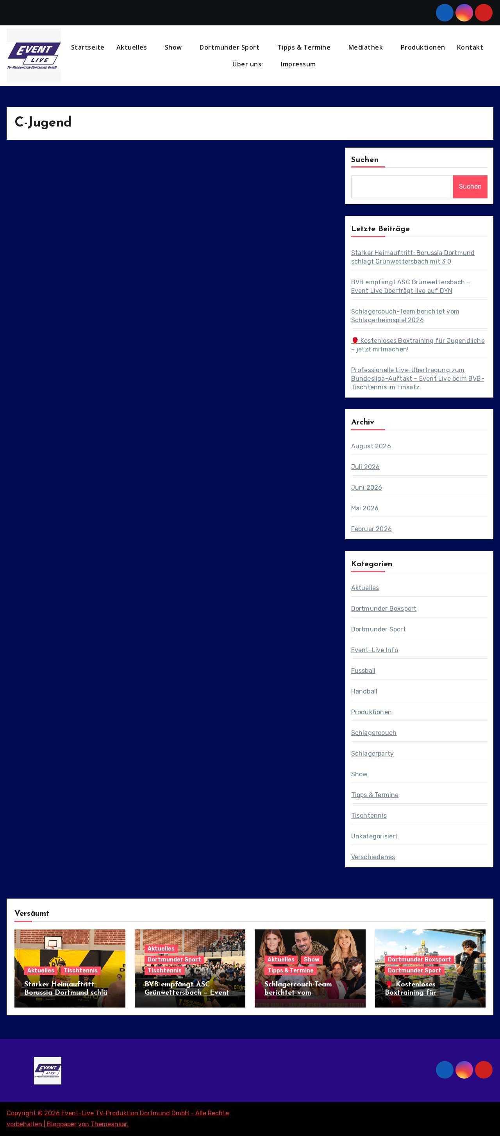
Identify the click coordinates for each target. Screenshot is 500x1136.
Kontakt (470, 47)
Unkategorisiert (374, 836)
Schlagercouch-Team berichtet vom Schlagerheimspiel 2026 (304, 993)
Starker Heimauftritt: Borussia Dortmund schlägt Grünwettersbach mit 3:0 (69, 993)
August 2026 (371, 446)
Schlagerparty (372, 753)
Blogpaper (62, 1124)
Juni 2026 (366, 487)
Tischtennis (369, 815)
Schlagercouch (374, 733)
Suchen (365, 160)
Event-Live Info (374, 650)
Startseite (88, 47)
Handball (364, 691)
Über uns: (248, 64)
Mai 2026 (365, 508)
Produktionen (423, 47)
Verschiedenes (373, 857)
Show (174, 47)
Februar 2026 (371, 529)
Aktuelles (132, 47)
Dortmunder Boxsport (384, 608)
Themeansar (109, 1124)
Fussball (363, 670)
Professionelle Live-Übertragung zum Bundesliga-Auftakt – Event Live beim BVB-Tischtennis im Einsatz (417, 378)
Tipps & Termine (304, 47)
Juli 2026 (365, 467)
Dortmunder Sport (230, 47)
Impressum (299, 64)
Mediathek (366, 47)
